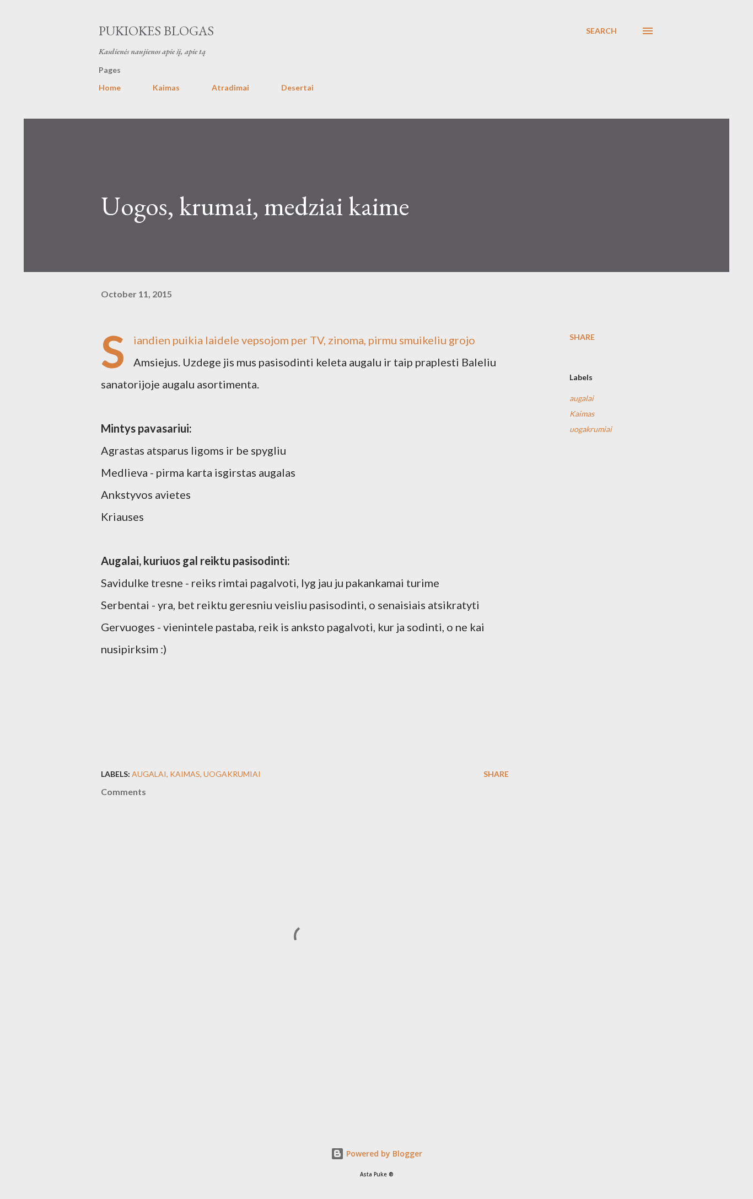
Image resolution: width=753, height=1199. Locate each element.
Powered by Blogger (383, 1153)
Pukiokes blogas (156, 30)
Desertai (297, 87)
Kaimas (166, 87)
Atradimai (230, 87)
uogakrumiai (590, 429)
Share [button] (582, 337)
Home (110, 87)
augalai (581, 398)
